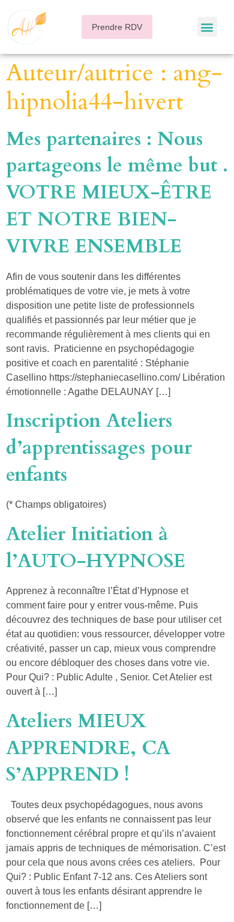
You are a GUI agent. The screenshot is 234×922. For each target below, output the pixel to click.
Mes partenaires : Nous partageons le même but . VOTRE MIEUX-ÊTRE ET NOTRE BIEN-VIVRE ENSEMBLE (117, 193)
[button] (117, 27)
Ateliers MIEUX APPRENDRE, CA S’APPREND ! (88, 748)
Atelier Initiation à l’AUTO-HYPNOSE (95, 547)
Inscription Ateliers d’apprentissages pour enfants (99, 448)
